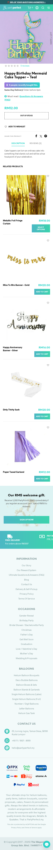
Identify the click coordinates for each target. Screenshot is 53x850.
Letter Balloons (26, 708)
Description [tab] (18, 143)
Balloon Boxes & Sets (26, 684)
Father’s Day (26, 634)
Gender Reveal (26, 615)
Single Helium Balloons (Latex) (27, 694)
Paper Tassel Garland (13, 472)
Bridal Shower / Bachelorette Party (26, 625)
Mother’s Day (26, 653)
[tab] (36, 143)
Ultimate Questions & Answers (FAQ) (26, 575)
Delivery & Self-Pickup (26, 589)
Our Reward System (26, 570)
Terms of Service (26, 598)
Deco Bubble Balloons (27, 680)
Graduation (26, 644)
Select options (41, 228)
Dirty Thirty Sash (11, 409)
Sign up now (26, 520)
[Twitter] (42, 136)
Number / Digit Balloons (27, 703)
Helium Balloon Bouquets (26, 675)
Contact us (26, 584)
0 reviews (25, 65)
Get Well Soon (26, 639)
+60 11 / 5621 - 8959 (21, 740)
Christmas (26, 630)
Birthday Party (26, 620)
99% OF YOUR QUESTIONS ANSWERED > (28, 2)
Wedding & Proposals (26, 658)
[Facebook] (37, 136)
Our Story (26, 565)
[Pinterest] (46, 136)
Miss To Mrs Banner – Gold (16, 285)
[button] (30, 7)
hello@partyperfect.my (23, 747)
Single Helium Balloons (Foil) (26, 699)
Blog (26, 579)
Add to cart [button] (42, 292)
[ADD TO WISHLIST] (48, 176)
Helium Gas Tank (26, 713)
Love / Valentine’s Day (26, 648)
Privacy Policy (27, 593)
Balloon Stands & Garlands (27, 689)
